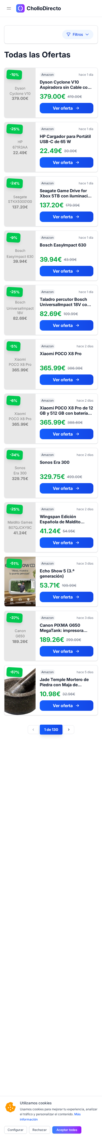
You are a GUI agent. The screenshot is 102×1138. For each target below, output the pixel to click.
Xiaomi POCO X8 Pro (61, 353)
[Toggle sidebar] (9, 8)
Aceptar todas (66, 1130)
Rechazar (39, 1130)
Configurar (16, 1130)
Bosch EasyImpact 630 (63, 245)
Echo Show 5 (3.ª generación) (57, 573)
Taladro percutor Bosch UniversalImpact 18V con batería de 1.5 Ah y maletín (66, 304)
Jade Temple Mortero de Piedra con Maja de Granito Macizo (64, 685)
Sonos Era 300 (55, 462)
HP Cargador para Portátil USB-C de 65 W (65, 139)
